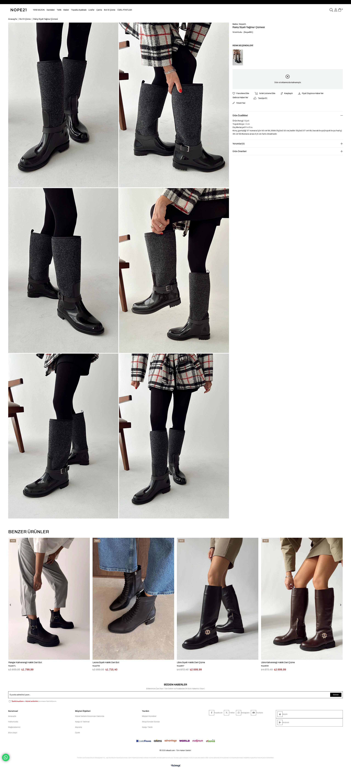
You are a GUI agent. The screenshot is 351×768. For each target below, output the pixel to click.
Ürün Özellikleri (240, 115)
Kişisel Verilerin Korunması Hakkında (89, 716)
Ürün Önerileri (240, 151)
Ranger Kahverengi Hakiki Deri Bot (25, 662)
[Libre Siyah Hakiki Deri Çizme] (217, 599)
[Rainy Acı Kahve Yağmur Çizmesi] (238, 57)
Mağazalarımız (14, 727)
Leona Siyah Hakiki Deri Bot (106, 662)
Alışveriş (78, 727)
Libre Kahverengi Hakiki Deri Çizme (278, 662)
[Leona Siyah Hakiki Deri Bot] (133, 599)
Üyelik (77, 733)
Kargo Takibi (147, 727)
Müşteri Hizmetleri (149, 716)
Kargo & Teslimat (82, 722)
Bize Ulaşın (12, 733)
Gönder (336, 695)
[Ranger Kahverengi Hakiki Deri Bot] (49, 599)
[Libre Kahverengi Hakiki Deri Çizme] (301, 599)
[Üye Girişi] (335, 9)
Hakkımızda (13, 722)
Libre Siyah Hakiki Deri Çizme (191, 662)
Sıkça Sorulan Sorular (151, 722)
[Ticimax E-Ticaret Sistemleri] (175, 765)
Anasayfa (12, 716)
